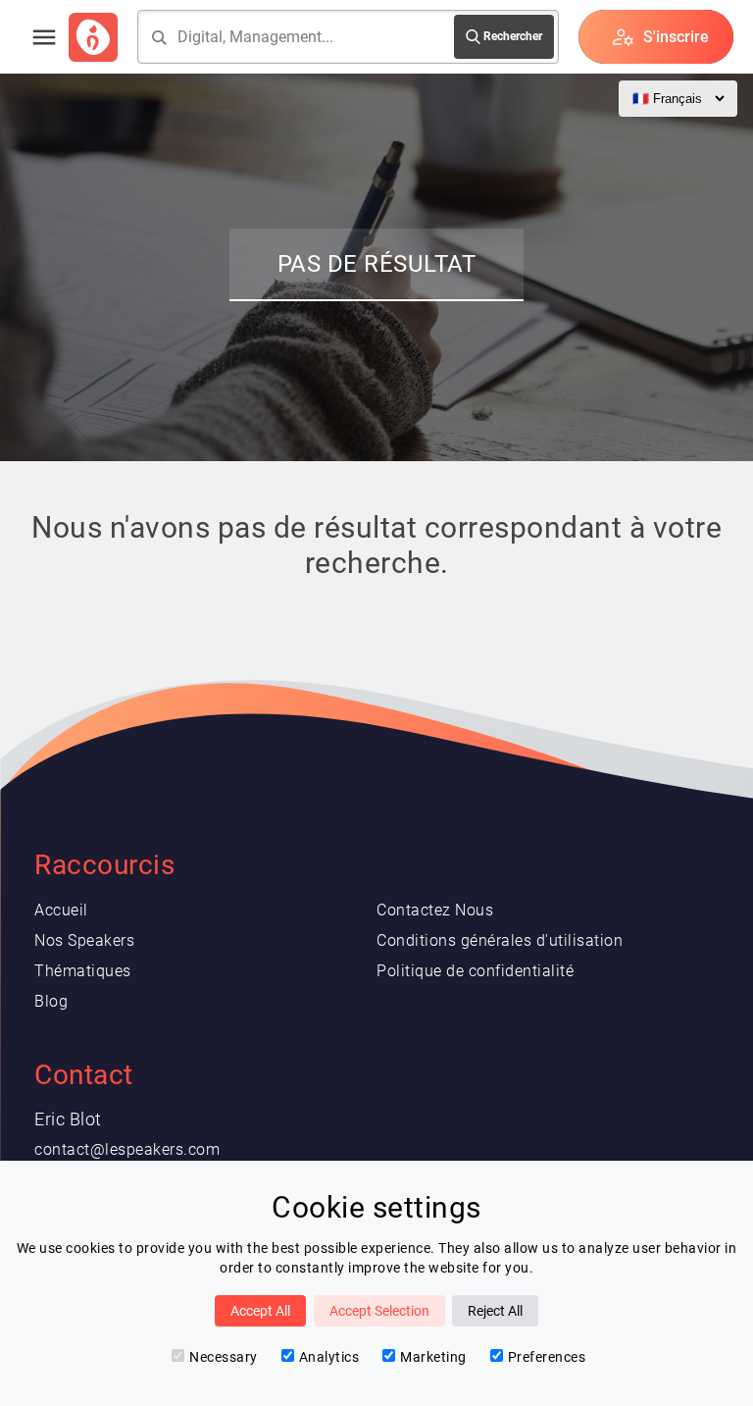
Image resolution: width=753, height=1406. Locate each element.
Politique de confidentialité (475, 971)
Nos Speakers (84, 940)
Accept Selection (379, 1311)
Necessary (223, 1357)
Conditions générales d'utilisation (499, 940)
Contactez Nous (434, 910)
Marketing (433, 1357)
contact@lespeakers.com (127, 1149)
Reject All (495, 1311)
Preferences (547, 1357)
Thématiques (82, 971)
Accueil (61, 910)
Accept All (260, 1311)
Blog (51, 1001)
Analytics (329, 1357)
